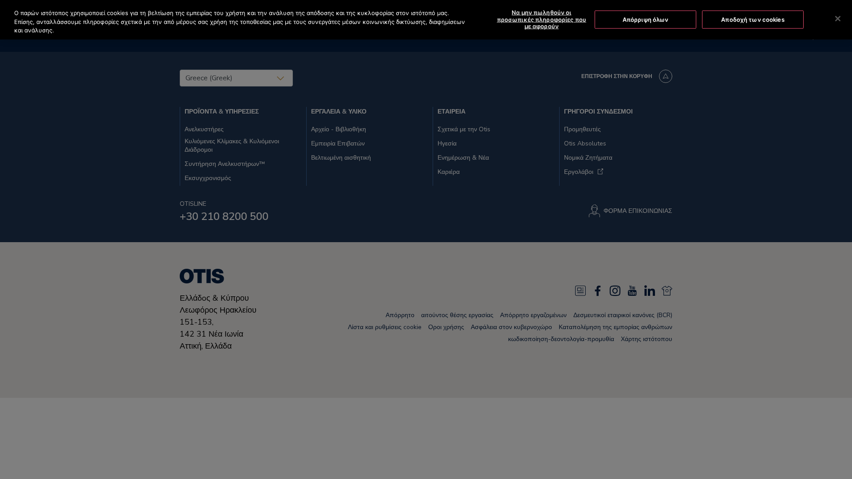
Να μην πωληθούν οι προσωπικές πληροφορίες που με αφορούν (541, 19)
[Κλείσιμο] (838, 18)
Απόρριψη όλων (646, 19)
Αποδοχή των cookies (752, 19)
